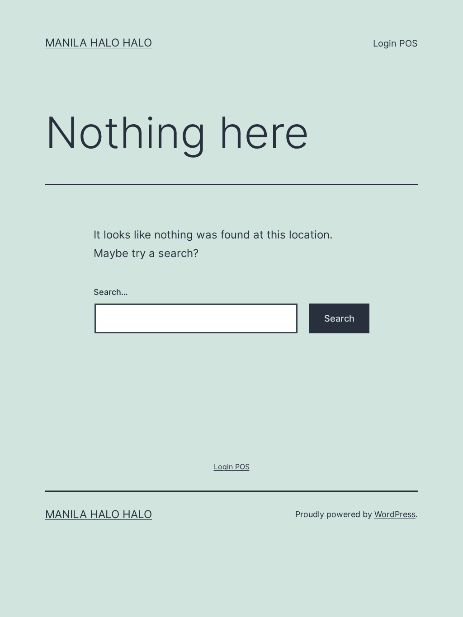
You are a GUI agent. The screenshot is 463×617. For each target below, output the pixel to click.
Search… (111, 292)
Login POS (395, 43)
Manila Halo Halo (98, 42)
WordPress (395, 514)
